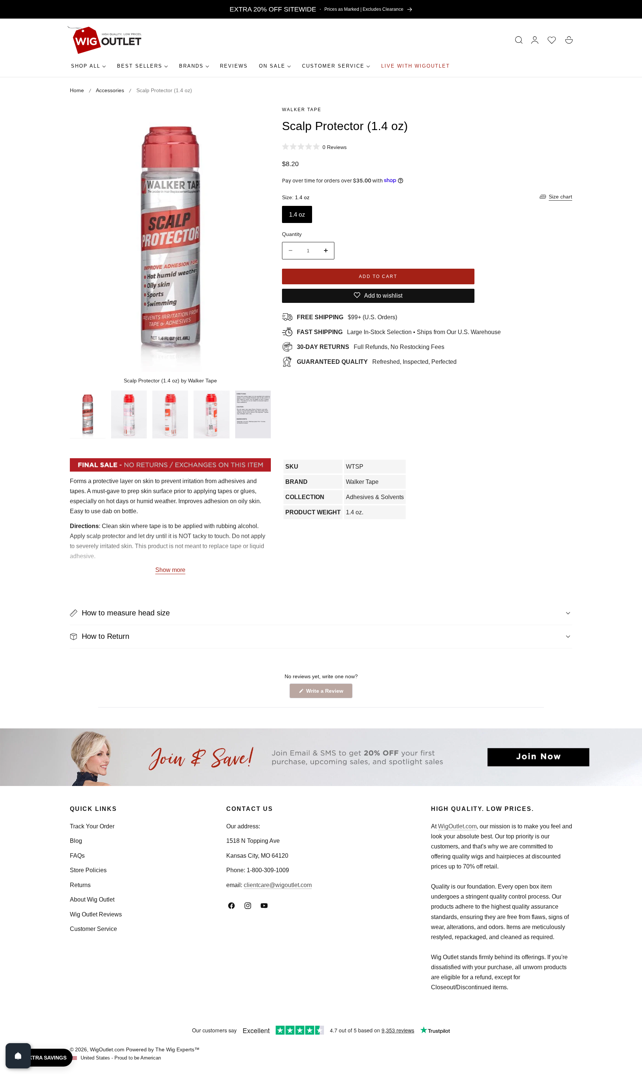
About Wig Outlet (92, 899)
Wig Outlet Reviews (96, 914)
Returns (80, 885)
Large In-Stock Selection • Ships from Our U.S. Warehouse (399, 332)
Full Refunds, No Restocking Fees (370, 346)
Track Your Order (92, 826)
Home (77, 90)
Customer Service (93, 929)
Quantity (292, 234)
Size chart (560, 197)
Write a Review (326, 693)
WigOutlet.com (457, 826)
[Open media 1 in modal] (257, 118)
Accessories (110, 90)
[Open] (18, 1055)
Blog (76, 841)
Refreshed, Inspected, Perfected (377, 361)
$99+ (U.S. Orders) (347, 317)
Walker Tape (301, 109)
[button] (519, 40)
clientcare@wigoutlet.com (278, 885)
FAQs (77, 856)
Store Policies (88, 870)
